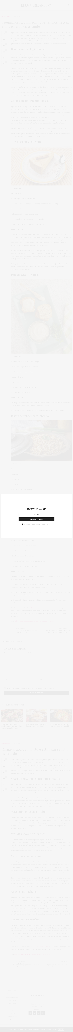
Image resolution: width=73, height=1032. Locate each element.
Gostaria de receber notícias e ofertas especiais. (37, 524)
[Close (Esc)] (69, 497)
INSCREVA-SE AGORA (36, 519)
